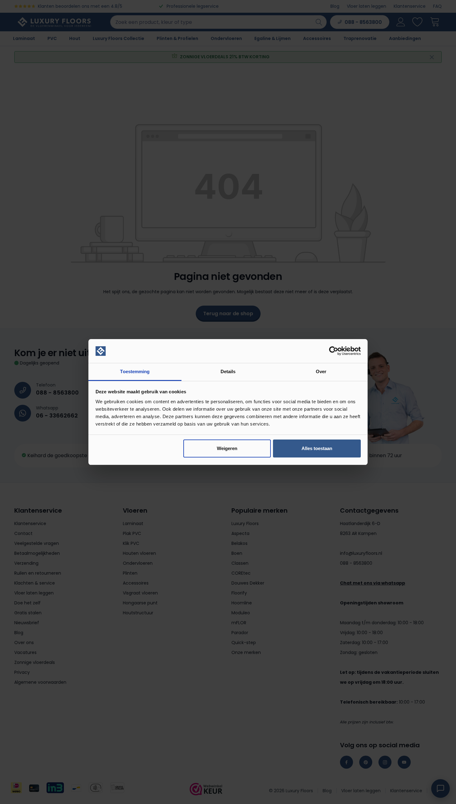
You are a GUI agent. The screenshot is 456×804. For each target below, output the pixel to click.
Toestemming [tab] (135, 371)
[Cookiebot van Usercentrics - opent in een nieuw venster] (333, 351)
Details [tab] (228, 371)
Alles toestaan (317, 448)
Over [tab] (321, 371)
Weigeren (227, 448)
